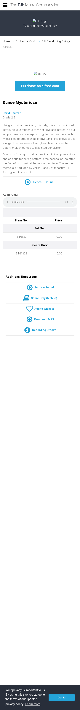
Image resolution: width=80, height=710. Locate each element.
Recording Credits (43, 330)
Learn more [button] (32, 704)
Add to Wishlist (43, 308)
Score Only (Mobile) (43, 298)
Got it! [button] (62, 697)
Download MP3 (43, 319)
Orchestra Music (26, 41)
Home (6, 41)
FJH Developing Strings (56, 41)
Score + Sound (43, 182)
